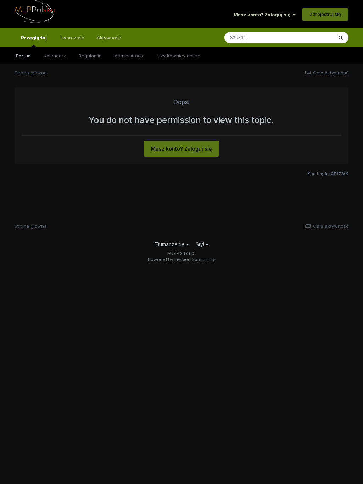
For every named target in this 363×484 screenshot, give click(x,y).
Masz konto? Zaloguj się (263, 14)
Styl (201, 244)
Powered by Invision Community (181, 259)
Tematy (315, 37)
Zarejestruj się (325, 14)
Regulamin (90, 55)
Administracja (130, 55)
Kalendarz (55, 55)
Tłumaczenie (170, 244)
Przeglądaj (34, 37)
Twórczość (72, 37)
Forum (23, 55)
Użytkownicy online (178, 55)
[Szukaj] (340, 37)
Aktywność (109, 37)
